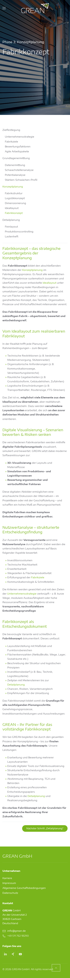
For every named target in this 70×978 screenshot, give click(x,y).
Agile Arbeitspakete (17, 151)
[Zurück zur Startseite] (35, 8)
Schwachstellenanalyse (19, 169)
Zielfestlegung (11, 129)
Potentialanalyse (15, 174)
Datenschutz (10, 892)
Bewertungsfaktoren (17, 146)
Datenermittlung (15, 164)
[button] (4, 8)
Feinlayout (11, 226)
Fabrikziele (11, 141)
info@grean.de (16, 930)
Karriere (7, 878)
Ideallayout (12, 207)
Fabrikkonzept (14, 212)
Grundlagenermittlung (16, 158)
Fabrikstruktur (13, 193)
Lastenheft (11, 236)
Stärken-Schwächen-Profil (21, 179)
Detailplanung (11, 219)
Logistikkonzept (15, 198)
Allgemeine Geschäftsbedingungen (24, 887)
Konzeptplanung (12, 186)
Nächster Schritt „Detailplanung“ (44, 828)
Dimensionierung (15, 203)
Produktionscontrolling (19, 231)
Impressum (9, 882)
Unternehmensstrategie (19, 136)
